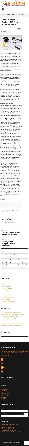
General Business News (9, 290)
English (19, 1)
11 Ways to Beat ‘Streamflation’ (10, 320)
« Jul (2, 271)
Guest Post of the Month (9, 295)
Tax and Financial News (9, 297)
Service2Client (7, 210)
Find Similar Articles (9, 205)
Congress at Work (8, 286)
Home (2, 14)
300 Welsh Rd (4, 390)
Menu (2, 9)
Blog (6, 14)
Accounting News (7, 282)
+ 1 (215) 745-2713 (3, 362)
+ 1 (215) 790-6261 (3, 370)
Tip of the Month (7, 299)
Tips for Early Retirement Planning (11, 318)
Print (19, 28)
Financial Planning (8, 211)
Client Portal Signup (5, 381)
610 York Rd (3, 397)
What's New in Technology (9, 301)
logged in (10, 222)
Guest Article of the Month (9, 292)
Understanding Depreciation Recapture (12, 312)
